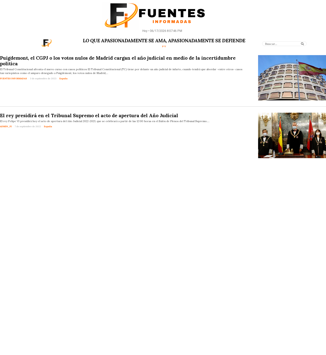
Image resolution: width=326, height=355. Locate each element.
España (63, 78)
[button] (302, 44)
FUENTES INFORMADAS (13, 78)
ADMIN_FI (6, 126)
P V (164, 46)
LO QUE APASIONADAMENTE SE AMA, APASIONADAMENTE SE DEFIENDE (164, 40)
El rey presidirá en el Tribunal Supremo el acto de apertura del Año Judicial (89, 115)
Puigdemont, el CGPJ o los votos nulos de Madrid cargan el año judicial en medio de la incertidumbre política (118, 60)
